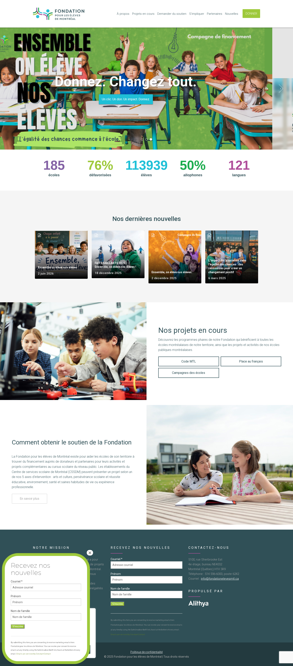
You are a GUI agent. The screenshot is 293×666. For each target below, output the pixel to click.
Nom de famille (120, 588)
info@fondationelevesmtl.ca (220, 578)
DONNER (251, 13)
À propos (123, 14)
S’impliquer (196, 14)
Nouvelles (231, 14)
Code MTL (188, 361)
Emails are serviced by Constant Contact (128, 634)
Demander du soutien (171, 14)
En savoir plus (29, 498)
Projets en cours (143, 14)
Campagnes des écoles (188, 373)
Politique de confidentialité (146, 652)
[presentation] (12, 88)
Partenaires (214, 14)
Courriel (116, 559)
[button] (142, 139)
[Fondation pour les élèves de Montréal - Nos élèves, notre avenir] (59, 14)
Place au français (251, 361)
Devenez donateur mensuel (146, 99)
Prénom (116, 573)
